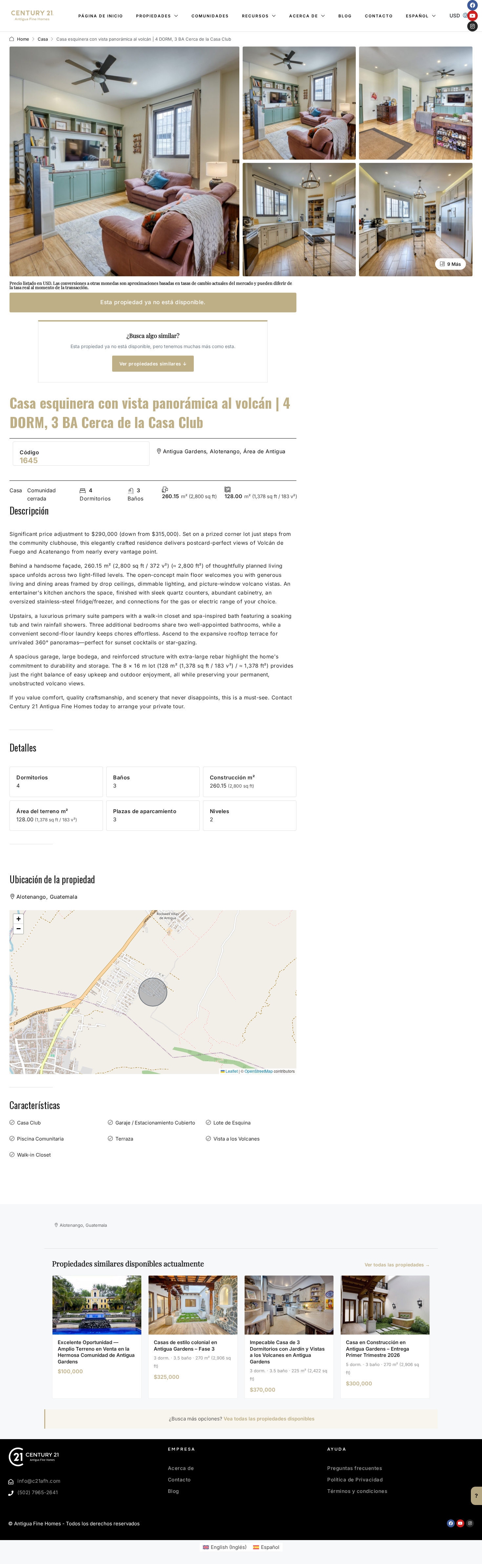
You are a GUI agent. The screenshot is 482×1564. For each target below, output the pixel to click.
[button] (18, 919)
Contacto (379, 15)
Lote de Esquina (232, 1123)
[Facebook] (472, 5)
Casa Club (29, 1123)
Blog (345, 15)
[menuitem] (465, 16)
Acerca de (303, 15)
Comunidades (210, 15)
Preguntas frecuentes (354, 1468)
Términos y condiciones (357, 1491)
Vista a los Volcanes (236, 1139)
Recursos (255, 15)
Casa (43, 39)
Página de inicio (100, 15)
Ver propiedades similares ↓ (153, 363)
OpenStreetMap (259, 1071)
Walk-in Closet (34, 1155)
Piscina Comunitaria (40, 1139)
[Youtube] (472, 15)
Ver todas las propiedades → (397, 1264)
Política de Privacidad (355, 1479)
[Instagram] (472, 26)
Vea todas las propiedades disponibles (269, 1419)
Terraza (124, 1139)
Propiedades (153, 15)
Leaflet (231, 1071)
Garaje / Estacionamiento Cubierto (155, 1123)
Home (23, 39)
